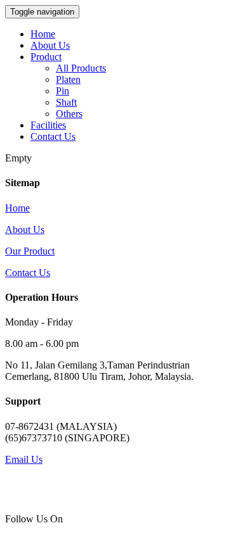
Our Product (30, 251)
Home (42, 33)
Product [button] (46, 56)
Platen (68, 79)
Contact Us (53, 136)
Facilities (48, 125)
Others (69, 113)
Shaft (66, 102)
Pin (62, 90)
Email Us (24, 459)
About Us (50, 45)
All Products (81, 68)
